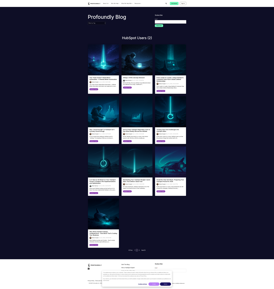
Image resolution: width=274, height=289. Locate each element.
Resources (137, 3)
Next (142, 250)
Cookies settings (142, 284)
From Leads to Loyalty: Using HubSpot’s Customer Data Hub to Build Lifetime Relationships (170, 79)
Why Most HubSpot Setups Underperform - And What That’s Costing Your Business (103, 233)
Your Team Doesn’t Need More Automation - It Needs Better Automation (103, 78)
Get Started (174, 3)
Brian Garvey (128, 80)
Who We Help (114, 3)
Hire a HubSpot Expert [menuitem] (128, 267)
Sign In (183, 3)
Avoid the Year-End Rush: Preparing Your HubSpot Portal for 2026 (170, 180)
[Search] (166, 3)
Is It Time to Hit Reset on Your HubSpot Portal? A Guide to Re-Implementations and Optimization (102, 181)
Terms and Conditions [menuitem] (100, 280)
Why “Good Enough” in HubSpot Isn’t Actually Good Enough (101, 130)
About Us (105, 3)
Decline (165, 284)
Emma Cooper (95, 82)
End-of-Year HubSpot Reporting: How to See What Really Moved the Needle (136, 130)
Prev (131, 250)
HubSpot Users (93, 89)
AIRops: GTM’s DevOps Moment (134, 78)
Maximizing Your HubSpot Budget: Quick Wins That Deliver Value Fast (136, 180)
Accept (154, 284)
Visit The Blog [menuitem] (125, 264)
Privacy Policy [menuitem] (91, 280)
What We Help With (126, 3)
